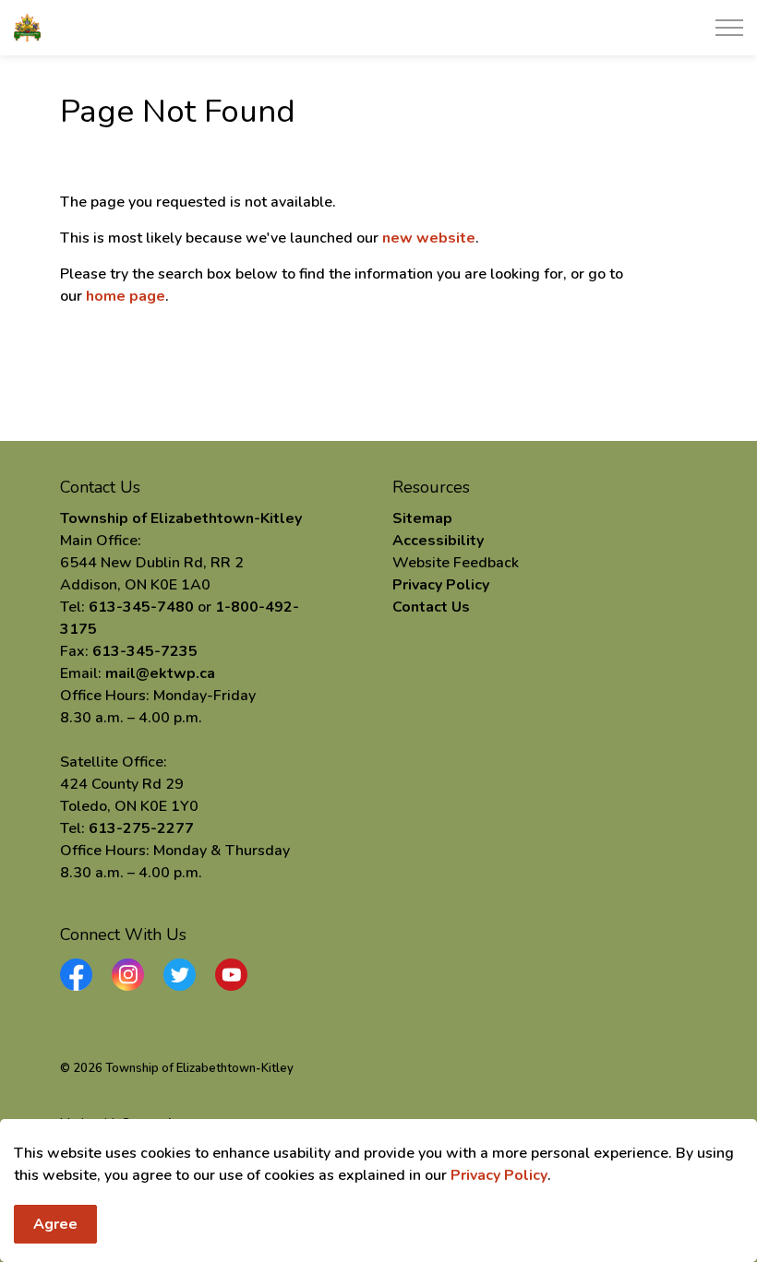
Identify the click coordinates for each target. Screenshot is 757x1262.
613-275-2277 (141, 828)
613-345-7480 (141, 607)
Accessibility (438, 540)
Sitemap (422, 518)
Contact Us (431, 607)
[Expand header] (729, 27)
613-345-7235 (145, 651)
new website (428, 238)
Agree (55, 1224)
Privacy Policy (499, 1175)
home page (125, 296)
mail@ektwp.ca (160, 673)
